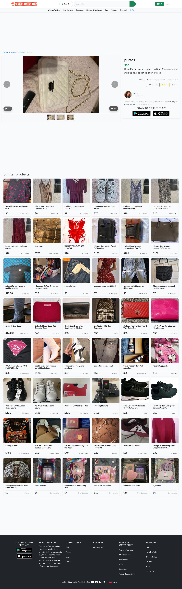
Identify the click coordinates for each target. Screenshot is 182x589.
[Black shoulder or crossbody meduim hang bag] (165, 270)
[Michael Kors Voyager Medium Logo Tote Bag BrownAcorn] (135, 230)
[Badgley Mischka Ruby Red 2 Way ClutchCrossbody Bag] (135, 310)
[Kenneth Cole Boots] (17, 310)
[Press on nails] (46, 470)
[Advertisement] (91, 31)
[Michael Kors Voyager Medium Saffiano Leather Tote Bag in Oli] (165, 230)
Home (5, 52)
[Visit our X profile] (96, 582)
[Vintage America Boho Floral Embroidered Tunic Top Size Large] (17, 470)
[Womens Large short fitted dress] (105, 270)
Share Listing (153, 85)
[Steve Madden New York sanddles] (135, 350)
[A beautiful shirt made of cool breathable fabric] (17, 270)
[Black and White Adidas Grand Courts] (17, 390)
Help (148, 547)
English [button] (114, 582)
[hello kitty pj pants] (165, 350)
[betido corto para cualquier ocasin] (17, 230)
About (68, 552)
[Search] (133, 4)
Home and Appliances (94, 10)
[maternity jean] (76, 270)
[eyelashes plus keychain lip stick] (76, 470)
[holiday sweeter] (17, 430)
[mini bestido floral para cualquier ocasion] (135, 191)
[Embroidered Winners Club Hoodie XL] (105, 430)
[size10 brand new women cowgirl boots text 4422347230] (46, 350)
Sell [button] (160, 4)
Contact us (150, 571)
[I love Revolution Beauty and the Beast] (76, 430)
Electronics (79, 10)
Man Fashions (68, 10)
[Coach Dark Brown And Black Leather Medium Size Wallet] (76, 310)
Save (175, 85)
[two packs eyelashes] (105, 470)
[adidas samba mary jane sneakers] (76, 350)
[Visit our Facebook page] (100, 582)
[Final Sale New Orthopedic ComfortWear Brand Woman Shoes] (165, 390)
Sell (67, 547)
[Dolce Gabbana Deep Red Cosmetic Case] (46, 310)
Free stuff (123, 10)
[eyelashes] (165, 470)
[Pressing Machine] (105, 390)
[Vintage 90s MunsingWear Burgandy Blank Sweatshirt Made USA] (165, 430)
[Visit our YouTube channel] (92, 582)
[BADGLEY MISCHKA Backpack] (105, 310)
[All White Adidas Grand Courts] (46, 390)
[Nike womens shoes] (135, 430)
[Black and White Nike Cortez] (76, 390)
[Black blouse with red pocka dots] (17, 191)
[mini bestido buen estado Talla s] (76, 191)
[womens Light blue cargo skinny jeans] (135, 270)
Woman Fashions (54, 10)
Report (166, 85)
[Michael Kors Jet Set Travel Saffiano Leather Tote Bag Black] (105, 230)
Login (168, 4)
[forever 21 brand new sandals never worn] (46, 430)
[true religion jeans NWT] (105, 350)
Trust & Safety (151, 557)
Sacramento (161, 80)
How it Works (151, 552)
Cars (106, 10)
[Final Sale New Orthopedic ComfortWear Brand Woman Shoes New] (135, 390)
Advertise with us (99, 547)
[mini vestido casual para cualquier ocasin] (46, 191)
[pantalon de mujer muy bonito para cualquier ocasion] (165, 191)
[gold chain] (46, 230)
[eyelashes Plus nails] (135, 470)
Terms (148, 566)
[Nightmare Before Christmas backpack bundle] (46, 270)
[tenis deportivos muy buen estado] (105, 191)
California (152, 80)
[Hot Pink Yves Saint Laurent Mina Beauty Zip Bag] (165, 310)
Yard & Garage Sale (127, 574)
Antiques (114, 10)
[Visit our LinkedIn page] (104, 582)
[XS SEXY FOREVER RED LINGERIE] (76, 230)
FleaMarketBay (84, 582)
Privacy (149, 561)
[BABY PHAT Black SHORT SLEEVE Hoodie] (17, 350)
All (133, 10)
